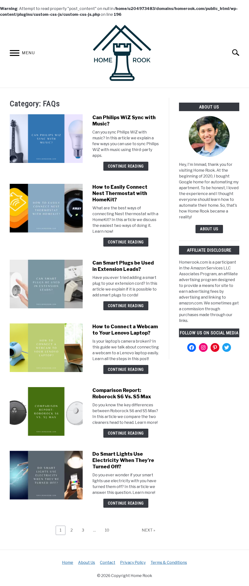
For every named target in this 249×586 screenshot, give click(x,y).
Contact (107, 562)
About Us (209, 229)
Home (67, 562)
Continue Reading (126, 166)
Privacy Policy (133, 562)
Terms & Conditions (169, 562)
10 (109, 530)
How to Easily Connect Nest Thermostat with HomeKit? (119, 193)
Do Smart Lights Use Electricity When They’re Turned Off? (123, 460)
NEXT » (148, 530)
